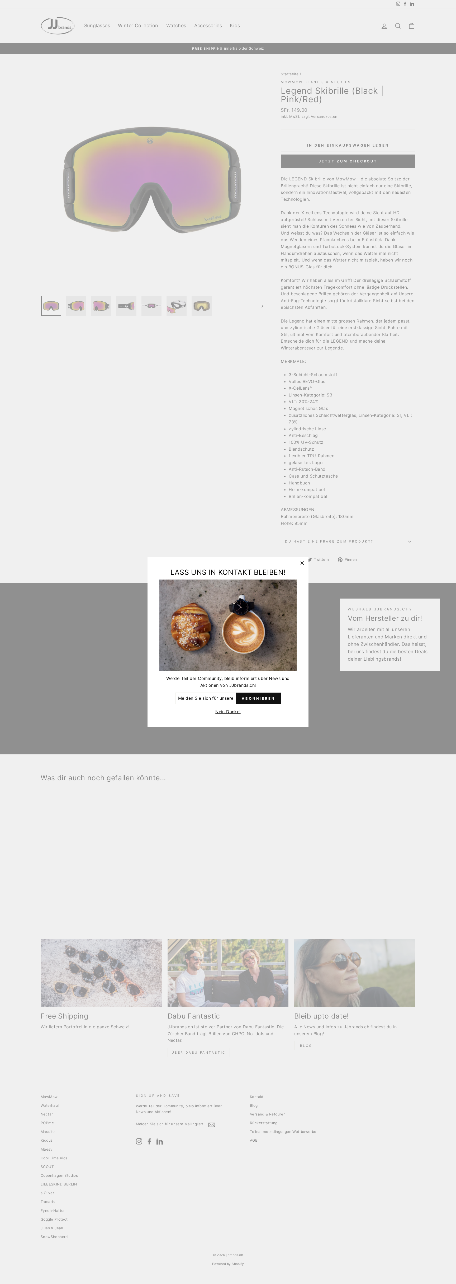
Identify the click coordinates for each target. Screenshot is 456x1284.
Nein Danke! (227, 711)
